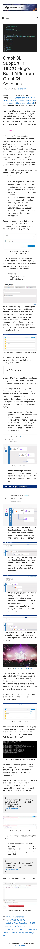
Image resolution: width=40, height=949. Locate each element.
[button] (37, 18)
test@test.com (12, 808)
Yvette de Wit (18, 668)
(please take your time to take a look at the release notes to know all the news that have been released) (19, 100)
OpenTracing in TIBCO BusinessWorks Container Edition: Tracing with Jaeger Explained (20, 932)
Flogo (8, 920)
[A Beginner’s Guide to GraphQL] (20, 138)
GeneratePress (20, 946)
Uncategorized (18, 917)
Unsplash (29, 668)
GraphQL (15, 920)
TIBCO (8, 917)
